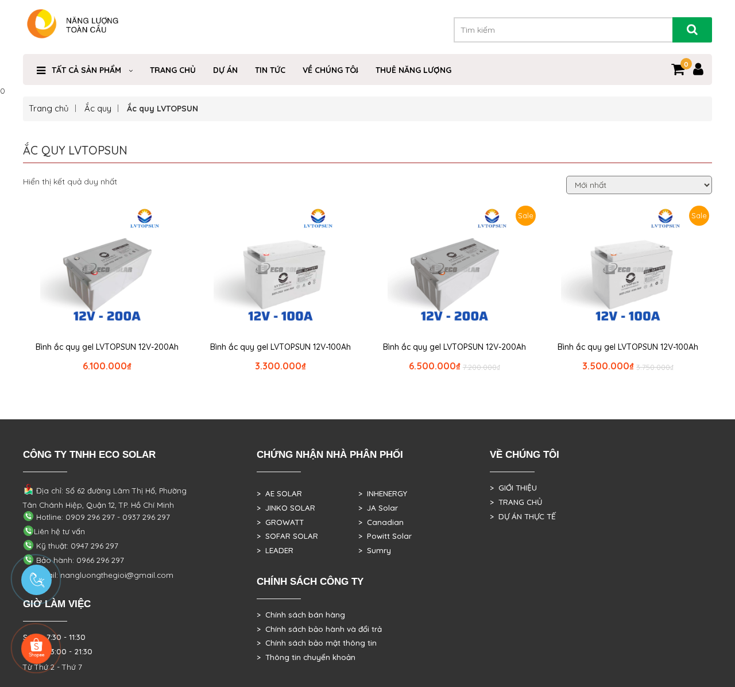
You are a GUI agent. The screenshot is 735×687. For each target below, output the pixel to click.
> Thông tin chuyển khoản (306, 657)
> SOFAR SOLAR (287, 536)
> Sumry (374, 550)
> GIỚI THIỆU (513, 487)
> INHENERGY (382, 493)
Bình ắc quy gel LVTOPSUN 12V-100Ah (280, 347)
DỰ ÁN (225, 70)
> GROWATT (280, 522)
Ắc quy (97, 108)
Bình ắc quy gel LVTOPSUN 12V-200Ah (107, 347)
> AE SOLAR (279, 493)
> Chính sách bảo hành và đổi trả (319, 629)
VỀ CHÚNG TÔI (330, 70)
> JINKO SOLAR (286, 507)
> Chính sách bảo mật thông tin (317, 642)
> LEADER (275, 550)
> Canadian (381, 522)
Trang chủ (49, 108)
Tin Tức (270, 70)
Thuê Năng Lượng (413, 70)
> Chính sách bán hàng (301, 614)
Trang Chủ (173, 70)
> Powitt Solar (385, 536)
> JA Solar (378, 507)
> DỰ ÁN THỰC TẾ (523, 516)
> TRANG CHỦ (516, 502)
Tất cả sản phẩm (86, 70)
